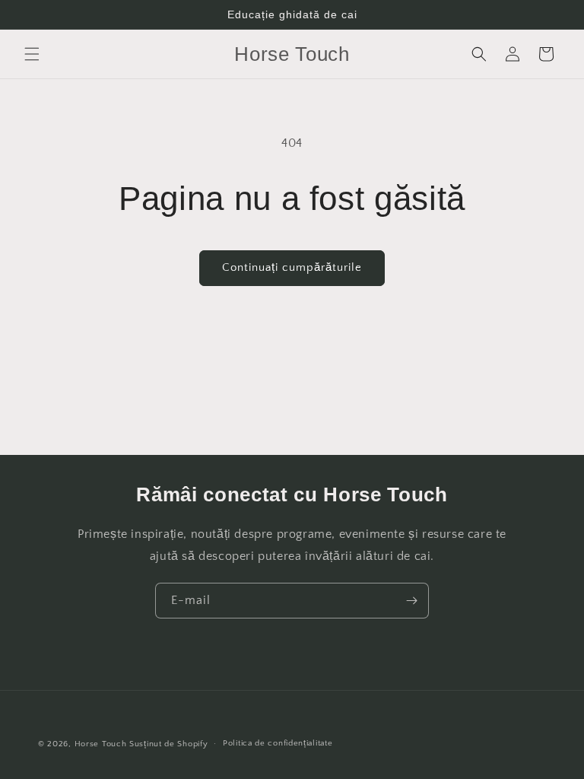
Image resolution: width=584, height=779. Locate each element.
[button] (32, 54)
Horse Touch (101, 744)
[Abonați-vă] (411, 600)
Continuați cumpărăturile (292, 267)
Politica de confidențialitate (277, 743)
